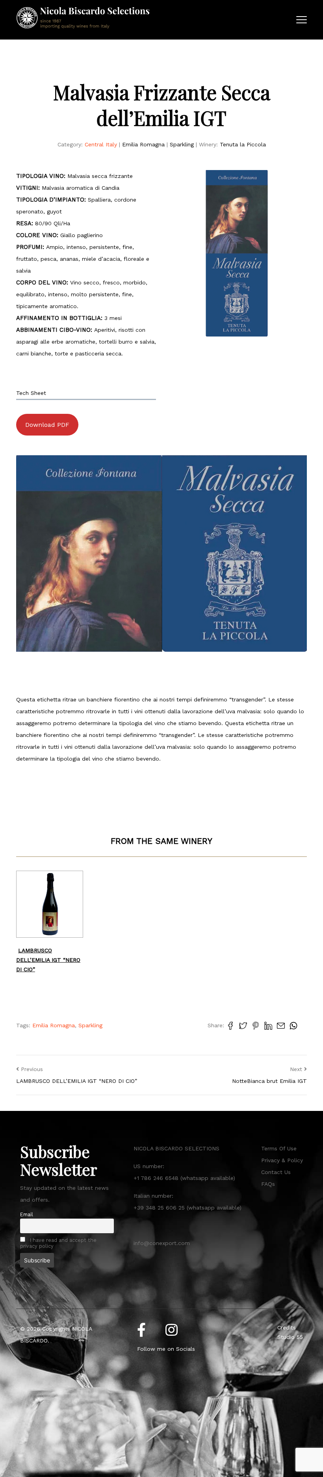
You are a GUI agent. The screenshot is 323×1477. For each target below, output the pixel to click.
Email (26, 1214)
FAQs (268, 1184)
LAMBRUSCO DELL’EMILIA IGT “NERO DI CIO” (48, 959)
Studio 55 (290, 1337)
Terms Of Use (279, 1148)
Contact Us (276, 1172)
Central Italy (101, 144)
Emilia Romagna (143, 144)
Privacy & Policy (282, 1160)
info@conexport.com (162, 1243)
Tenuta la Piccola (243, 144)
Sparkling (182, 144)
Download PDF (47, 424)
